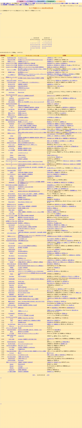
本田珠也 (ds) (70, 125)
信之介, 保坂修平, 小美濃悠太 (25, 174)
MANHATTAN (11, 146)
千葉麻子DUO (21, 349)
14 (36, 44)
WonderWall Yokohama (11, 240)
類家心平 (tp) (50, 320)
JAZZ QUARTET (22, 276)
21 (36, 46)
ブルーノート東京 (11, 69)
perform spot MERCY (11, 345)
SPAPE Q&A (21, 281)
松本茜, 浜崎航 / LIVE (23, 208)
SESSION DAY (21, 178)
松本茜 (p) (49, 208)
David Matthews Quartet (23, 303)
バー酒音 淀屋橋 (11, 371)
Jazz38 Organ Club (11, 57)
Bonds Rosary (11, 292)
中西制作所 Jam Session (23, 88)
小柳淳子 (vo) (50, 298)
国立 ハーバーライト (11, 362)
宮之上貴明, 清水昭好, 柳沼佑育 (26, 215)
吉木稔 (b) (63, 123)
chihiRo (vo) (73, 160)
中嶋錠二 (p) (64, 224)
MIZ (11, 230)
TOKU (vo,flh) (50, 206)
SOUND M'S (12, 265)
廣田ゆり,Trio (21, 188)
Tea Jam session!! (22, 111)
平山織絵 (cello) (58, 223)
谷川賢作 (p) (57, 271)
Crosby (11, 315)
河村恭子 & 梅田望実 (23, 371)
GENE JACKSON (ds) (74, 278)
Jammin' (11, 364)
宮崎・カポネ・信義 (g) (53, 354)
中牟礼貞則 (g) (50, 172)
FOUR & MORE (11, 360)
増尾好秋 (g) (57, 263)
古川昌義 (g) (71, 182)
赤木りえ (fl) (50, 142)
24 (30, 48)
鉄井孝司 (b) (66, 281)
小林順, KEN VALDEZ (23, 356)
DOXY (11, 253)
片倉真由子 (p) (50, 176)
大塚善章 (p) (57, 249)
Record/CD (41, 1)
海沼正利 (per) (73, 138)
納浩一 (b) (49, 140)
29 (38, 48)
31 (30, 49)
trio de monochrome (22, 253)
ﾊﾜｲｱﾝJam (20, 366)
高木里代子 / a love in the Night (25, 186)
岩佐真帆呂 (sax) (73, 129)
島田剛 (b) (64, 260)
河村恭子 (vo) (50, 371)
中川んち (20, 80)
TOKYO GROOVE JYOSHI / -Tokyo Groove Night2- (30, 161)
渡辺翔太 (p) (50, 65)
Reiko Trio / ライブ (22, 345)
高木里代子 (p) (50, 186)
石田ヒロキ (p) (64, 262)
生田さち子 (21, 100)
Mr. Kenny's (11, 255)
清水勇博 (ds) (67, 75)
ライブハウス (43, 3)
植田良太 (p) (64, 276)
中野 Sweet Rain (11, 305)
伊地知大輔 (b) (66, 341)
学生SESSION (21, 364)
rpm (11, 111)
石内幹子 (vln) (57, 362)
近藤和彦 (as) (50, 84)
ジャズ (19, 249)
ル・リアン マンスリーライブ (25, 326)
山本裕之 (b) (65, 298)
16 (39, 44)
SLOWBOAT (11, 313)
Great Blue (11, 178)
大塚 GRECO (11, 197)
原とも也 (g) (60, 86)
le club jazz (11, 247)
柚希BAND (20, 307)
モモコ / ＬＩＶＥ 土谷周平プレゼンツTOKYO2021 (30, 271)
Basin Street (11, 290)
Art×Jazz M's (11, 109)
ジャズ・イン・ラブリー (11, 307)
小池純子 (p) (58, 72)
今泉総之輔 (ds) (73, 298)
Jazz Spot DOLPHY (11, 238)
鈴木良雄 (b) (50, 263)
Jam (19, 103)
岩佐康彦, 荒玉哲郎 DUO (24, 199)
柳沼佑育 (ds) (65, 215)
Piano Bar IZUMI (12, 170)
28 (36, 48)
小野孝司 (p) (50, 57)
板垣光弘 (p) (58, 204)
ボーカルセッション (23, 120)
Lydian (11, 135)
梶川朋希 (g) (50, 59)
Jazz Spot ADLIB (12, 195)
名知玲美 (20, 210)
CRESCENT (11, 251)
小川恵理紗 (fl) (51, 117)
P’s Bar (11, 211)
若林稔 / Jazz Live (22, 113)
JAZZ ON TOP (11, 245)
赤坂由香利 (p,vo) (51, 185)
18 (32, 46)
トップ (28, 4)
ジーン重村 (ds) (70, 140)
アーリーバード (11, 354)
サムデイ (11, 140)
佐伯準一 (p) (57, 226)
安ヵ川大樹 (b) (50, 238)
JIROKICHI (11, 182)
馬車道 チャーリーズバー (11, 78)
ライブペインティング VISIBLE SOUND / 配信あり (31, 279)
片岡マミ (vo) (61, 170)
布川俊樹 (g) (56, 140)
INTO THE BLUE (11, 263)
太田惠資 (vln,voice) (52, 236)
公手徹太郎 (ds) (74, 146)
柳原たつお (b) (50, 101)
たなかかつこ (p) (53, 75)
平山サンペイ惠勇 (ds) (73, 276)
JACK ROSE (11, 100)
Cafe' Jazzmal (11, 224)
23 (39, 46)
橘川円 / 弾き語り (22, 287)
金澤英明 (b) (64, 63)
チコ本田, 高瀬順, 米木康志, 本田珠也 (27, 125)
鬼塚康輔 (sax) (73, 190)
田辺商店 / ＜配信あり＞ (24, 223)
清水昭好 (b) (58, 215)
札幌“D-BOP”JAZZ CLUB (11, 336)
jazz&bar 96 (11, 369)
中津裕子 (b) (76, 77)
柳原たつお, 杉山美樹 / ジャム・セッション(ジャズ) (31, 101)
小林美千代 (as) (51, 260)
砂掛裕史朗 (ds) (71, 307)
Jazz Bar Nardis (11, 343)
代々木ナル (11, 127)
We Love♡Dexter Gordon (24, 292)
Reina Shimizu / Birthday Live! (25, 202)
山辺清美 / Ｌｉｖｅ (23, 367)
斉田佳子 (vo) (59, 157)
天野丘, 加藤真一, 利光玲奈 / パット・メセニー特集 (31, 211)
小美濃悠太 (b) (63, 174)
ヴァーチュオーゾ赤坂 (11, 215)
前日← (34, 375)
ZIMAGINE (11, 281)
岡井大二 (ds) (77, 168)
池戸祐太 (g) (50, 301)
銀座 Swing (11, 138)
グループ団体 (73, 3)
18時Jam (20, 146)
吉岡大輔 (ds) (50, 240)
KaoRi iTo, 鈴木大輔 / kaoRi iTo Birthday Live (30, 329)
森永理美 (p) (55, 307)
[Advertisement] (41, 26)
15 (38, 44)
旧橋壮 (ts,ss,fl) (50, 310)
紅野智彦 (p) (60, 146)
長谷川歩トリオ (22, 313)
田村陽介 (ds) (64, 343)
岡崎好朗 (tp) (50, 74)
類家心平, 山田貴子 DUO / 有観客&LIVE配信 (29, 320)
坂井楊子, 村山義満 (23, 247)
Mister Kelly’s (11, 202)
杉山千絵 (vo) (50, 226)
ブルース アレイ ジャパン (11, 161)
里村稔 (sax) (59, 80)
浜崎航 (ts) (55, 208)
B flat (11, 311)
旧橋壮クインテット (23, 311)
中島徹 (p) (56, 142)
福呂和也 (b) (61, 289)
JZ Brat (11, 191)
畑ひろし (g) (50, 290)
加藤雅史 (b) (57, 324)
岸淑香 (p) (63, 135)
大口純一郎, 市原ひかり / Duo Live (26, 228)
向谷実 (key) (56, 67)
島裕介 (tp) (57, 240)
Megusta (11, 366)
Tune (31, 1)
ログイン (80, 5)
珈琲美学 (11, 294)
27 (35, 48)
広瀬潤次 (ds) (63, 121)
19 (33, 46)
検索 (3, 3)
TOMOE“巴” (21, 336)
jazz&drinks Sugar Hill (11, 223)
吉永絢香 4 (20, 204)
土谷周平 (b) (50, 271)
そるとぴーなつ (11, 208)
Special (19, 170)
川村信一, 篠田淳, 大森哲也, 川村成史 (27, 195)
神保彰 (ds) (50, 67)
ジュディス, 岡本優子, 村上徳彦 (26, 315)
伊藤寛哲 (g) (58, 253)
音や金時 (11, 217)
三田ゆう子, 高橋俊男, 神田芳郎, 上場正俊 (28, 107)
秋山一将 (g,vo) (51, 283)
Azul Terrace (11, 92)
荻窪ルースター (11, 130)
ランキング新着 (31, 3)
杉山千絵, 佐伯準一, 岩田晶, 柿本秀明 (27, 226)
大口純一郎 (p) (50, 228)
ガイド (8, 3)
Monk (11, 273)
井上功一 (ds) (65, 283)
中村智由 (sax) (50, 253)
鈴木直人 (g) (57, 210)
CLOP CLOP (12, 283)
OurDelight (11, 123)
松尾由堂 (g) (57, 267)
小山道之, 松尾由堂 (23, 267)
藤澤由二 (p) (60, 242)
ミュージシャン (60, 3)
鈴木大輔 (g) (58, 329)
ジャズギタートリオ (23, 354)
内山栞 (19, 328)
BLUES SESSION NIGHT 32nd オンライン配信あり (30, 265)
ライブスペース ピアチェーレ (11, 318)
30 (39, 48)
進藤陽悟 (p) (50, 197)
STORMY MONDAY (11, 168)
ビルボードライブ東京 (11, 63)
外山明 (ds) (71, 305)
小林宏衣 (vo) (57, 135)
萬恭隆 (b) (61, 75)
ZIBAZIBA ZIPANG (23, 86)
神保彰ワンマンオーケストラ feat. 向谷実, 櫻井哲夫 (31, 67)
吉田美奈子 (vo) (51, 63)
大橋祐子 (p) (50, 362)
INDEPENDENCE (11, 341)
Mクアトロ (11, 226)
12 (33, 44)
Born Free (11, 285)
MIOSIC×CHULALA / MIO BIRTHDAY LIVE (29, 191)
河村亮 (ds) (63, 301)
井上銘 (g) (69, 65)
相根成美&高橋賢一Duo (24, 105)
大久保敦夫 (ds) (56, 70)
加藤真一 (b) (56, 211)
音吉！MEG (11, 210)
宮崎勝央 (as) (50, 61)
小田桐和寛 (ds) (72, 206)
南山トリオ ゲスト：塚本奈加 (25, 324)
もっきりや (11, 289)
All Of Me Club (11, 86)
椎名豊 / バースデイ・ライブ (25, 121)
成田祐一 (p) (58, 117)
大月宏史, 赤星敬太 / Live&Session (26, 347)
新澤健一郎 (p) (58, 138)
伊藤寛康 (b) (66, 138)
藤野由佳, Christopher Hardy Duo (26, 217)
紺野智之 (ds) (73, 98)
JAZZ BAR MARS (11, 329)
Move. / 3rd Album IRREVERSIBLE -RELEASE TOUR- (31, 301)
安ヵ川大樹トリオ (22, 238)
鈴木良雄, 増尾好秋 (23, 263)
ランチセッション (22, 57)
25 (32, 48)
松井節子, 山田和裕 (23, 159)
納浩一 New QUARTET (23, 140)
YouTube (15, 4)
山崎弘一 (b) (67, 242)
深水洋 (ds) (72, 219)
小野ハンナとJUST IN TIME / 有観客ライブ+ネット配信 (32, 351)
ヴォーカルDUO (22, 157)
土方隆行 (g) (75, 69)
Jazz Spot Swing (11, 324)
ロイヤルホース (11, 199)
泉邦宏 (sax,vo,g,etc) (52, 221)
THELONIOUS (11, 258)
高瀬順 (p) (56, 125)
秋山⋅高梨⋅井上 (21, 283)
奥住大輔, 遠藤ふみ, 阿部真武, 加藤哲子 (28, 109)
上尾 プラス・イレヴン (11, 89)
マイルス (11, 353)
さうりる (11, 148)
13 (35, 44)
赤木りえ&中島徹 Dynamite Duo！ (26, 142)
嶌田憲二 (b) (50, 135)
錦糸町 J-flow (11, 72)
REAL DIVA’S (11, 193)
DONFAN (11, 98)
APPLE (11, 176)
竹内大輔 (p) (65, 296)
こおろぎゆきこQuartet (23, 98)
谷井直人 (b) (65, 253)
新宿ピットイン (11, 61)
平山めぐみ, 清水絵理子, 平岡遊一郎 (27, 127)
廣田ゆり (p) (50, 188)
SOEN (11, 152)
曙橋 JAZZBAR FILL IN (11, 120)
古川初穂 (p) (63, 140)
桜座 (11, 320)
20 (35, 46)
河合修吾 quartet (22, 322)
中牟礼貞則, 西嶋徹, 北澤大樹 (25, 172)
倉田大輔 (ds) (71, 260)
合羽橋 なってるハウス (11, 221)
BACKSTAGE (11, 358)
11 (32, 44)
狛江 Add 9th (11, 101)
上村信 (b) (56, 103)
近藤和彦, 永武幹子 (23, 84)
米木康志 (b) (63, 125)
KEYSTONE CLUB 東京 (11, 185)
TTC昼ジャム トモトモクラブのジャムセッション (30, 59)
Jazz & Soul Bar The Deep (11, 117)
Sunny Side (11, 271)
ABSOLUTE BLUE (11, 142)
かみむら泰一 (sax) (51, 146)
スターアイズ (11, 260)
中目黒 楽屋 (11, 279)
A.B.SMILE (11, 88)
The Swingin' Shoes (22, 255)
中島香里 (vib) (50, 123)
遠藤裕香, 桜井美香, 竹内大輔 (25, 296)
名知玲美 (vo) (50, 210)
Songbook (51, 1)
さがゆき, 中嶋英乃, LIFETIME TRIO (27, 339)
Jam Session (20, 360)
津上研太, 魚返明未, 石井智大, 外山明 (27, 305)
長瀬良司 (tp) (64, 230)
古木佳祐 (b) (57, 301)
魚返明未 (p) (57, 305)
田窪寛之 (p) (58, 238)
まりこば (20, 285)
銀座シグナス (11, 113)
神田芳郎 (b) (65, 107)
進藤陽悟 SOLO (22, 197)
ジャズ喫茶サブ (11, 74)
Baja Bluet (11, 276)
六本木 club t (11, 186)
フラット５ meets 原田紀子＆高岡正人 (27, 245)
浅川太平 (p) (70, 240)
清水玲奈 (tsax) (50, 201)
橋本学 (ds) (64, 238)
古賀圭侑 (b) (62, 354)
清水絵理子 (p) (59, 127)
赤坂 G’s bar (11, 188)
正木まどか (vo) (51, 95)
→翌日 (47, 375)
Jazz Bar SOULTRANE (11, 103)
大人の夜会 (21, 230)
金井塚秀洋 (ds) (64, 188)
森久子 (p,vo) (50, 353)
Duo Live (20, 213)
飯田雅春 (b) (66, 98)
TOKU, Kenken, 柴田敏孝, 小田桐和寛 (27, 206)
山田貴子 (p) (57, 320)
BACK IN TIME (11, 59)
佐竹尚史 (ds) (72, 61)
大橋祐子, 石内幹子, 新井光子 (25, 362)
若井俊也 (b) (57, 65)
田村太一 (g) (57, 251)
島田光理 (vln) (64, 70)
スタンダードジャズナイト (24, 260)
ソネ (11, 107)
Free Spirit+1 (21, 341)
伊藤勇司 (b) (58, 176)
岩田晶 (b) (63, 226)
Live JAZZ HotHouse (11, 159)
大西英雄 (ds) (68, 130)
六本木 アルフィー (11, 206)
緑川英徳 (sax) (50, 72)
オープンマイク (22, 89)
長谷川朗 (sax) (57, 74)
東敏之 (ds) (78, 292)
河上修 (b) (64, 204)
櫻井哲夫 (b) (63, 67)
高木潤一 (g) (60, 236)
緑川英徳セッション (23, 72)
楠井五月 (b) (64, 182)
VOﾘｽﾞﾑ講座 (21, 179)
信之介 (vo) (50, 174)
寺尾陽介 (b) (50, 224)
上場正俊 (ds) (72, 107)
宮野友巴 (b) (71, 262)
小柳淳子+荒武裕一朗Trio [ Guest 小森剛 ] (28, 299)
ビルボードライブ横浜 (11, 67)
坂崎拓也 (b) (72, 255)
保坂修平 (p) (56, 174)
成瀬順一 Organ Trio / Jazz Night (26, 318)
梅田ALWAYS (11, 301)
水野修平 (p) (58, 260)
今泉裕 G (20, 243)
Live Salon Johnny (11, 356)
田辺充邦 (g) (50, 223)
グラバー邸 (11, 213)
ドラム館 (11, 333)
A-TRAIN (11, 228)
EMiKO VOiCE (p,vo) (52, 155)
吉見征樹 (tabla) (68, 236)
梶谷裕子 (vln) (50, 281)
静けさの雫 (21, 294)
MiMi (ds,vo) (66, 160)
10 (30, 44)
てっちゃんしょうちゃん (24, 224)
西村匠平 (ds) (57, 224)
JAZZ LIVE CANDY (11, 80)
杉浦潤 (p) (58, 213)
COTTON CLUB (11, 82)
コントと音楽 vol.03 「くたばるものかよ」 (28, 82)
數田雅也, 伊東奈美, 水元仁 (25, 148)
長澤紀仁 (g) (59, 129)
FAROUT (11, 287)
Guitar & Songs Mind (23, 290)
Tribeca (11, 155)
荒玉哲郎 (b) (57, 199)
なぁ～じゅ (11, 144)
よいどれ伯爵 (11, 150)
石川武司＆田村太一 (23, 251)
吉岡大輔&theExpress (23, 240)
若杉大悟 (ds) (75, 310)
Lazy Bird (11, 349)
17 (30, 46)
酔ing (11, 331)
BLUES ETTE (11, 84)
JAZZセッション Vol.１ (24, 269)
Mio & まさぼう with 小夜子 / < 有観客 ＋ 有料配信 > (31, 193)
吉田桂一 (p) (50, 103)
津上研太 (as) (50, 305)
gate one (11, 125)
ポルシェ (11, 326)
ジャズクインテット (23, 152)
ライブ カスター (11, 174)
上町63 (11, 172)
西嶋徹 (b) (57, 172)
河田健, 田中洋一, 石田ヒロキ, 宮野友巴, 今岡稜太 (30, 262)
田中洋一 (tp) (56, 262)
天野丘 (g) (49, 211)
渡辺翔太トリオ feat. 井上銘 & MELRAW (28, 65)
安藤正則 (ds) (69, 123)
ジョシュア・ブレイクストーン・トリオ (28, 289)
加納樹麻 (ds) (57, 182)
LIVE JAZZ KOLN (11, 233)
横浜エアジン (11, 114)
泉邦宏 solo (21, 221)
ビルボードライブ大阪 (11, 65)
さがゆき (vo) (50, 338)
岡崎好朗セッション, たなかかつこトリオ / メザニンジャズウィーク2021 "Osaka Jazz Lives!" (32, 74)
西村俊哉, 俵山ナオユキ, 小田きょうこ (27, 144)
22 (38, 46)
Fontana (11, 157)
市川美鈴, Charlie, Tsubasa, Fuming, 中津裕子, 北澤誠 (31, 78)
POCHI (11, 262)
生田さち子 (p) (50, 100)
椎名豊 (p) (49, 121)
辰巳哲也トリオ (22, 258)
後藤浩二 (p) (50, 324)
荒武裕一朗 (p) (58, 298)
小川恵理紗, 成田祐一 (23, 117)
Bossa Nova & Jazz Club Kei (11, 95)
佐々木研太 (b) (73, 80)
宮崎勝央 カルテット (23, 61)
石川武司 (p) (50, 251)
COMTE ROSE (11, 249)
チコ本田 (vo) (50, 125)
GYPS (19, 135)
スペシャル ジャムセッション (25, 343)
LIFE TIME (11, 339)
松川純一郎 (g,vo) (51, 168)
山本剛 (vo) (50, 170)
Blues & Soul (21, 92)
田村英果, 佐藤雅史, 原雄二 (25, 150)
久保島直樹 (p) (58, 310)
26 (33, 48)
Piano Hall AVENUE (11, 351)
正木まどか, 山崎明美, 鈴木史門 (26, 95)
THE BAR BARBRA (11, 296)
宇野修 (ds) (64, 313)
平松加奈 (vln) (50, 138)
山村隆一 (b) (57, 188)
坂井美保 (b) (72, 74)
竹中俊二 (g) (50, 182)
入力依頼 (23, 3)
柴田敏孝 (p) (65, 206)
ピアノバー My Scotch (11, 328)
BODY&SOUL (11, 121)
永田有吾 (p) (65, 74)
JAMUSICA (11, 303)
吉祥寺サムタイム (11, 204)
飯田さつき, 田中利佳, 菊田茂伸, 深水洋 (28, 219)
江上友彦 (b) (63, 113)
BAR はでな (11, 105)
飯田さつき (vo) (51, 219)
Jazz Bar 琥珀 (11, 299)
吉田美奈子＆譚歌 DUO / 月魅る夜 (26, 63)
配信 (4, 4)
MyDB (21, 1)
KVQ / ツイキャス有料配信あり (26, 123)
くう (11, 322)
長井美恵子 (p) (65, 80)
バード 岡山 (11, 347)
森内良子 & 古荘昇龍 (23, 331)
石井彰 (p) (58, 63)
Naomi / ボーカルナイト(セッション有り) (28, 333)
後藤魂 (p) (57, 123)
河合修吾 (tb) (50, 322)
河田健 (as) (49, 262)
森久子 (19, 353)
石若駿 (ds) (63, 65)
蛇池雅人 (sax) (60, 303)
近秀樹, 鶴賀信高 (22, 369)
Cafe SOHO (11, 269)
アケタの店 (11, 243)
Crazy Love (11, 219)
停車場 (11, 267)
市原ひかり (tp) (59, 228)
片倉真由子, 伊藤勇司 (23, 176)
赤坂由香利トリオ (22, 185)
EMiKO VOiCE (21, 155)
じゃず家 (11, 179)
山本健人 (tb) (58, 255)
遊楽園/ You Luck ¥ (22, 114)
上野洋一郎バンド (22, 358)
